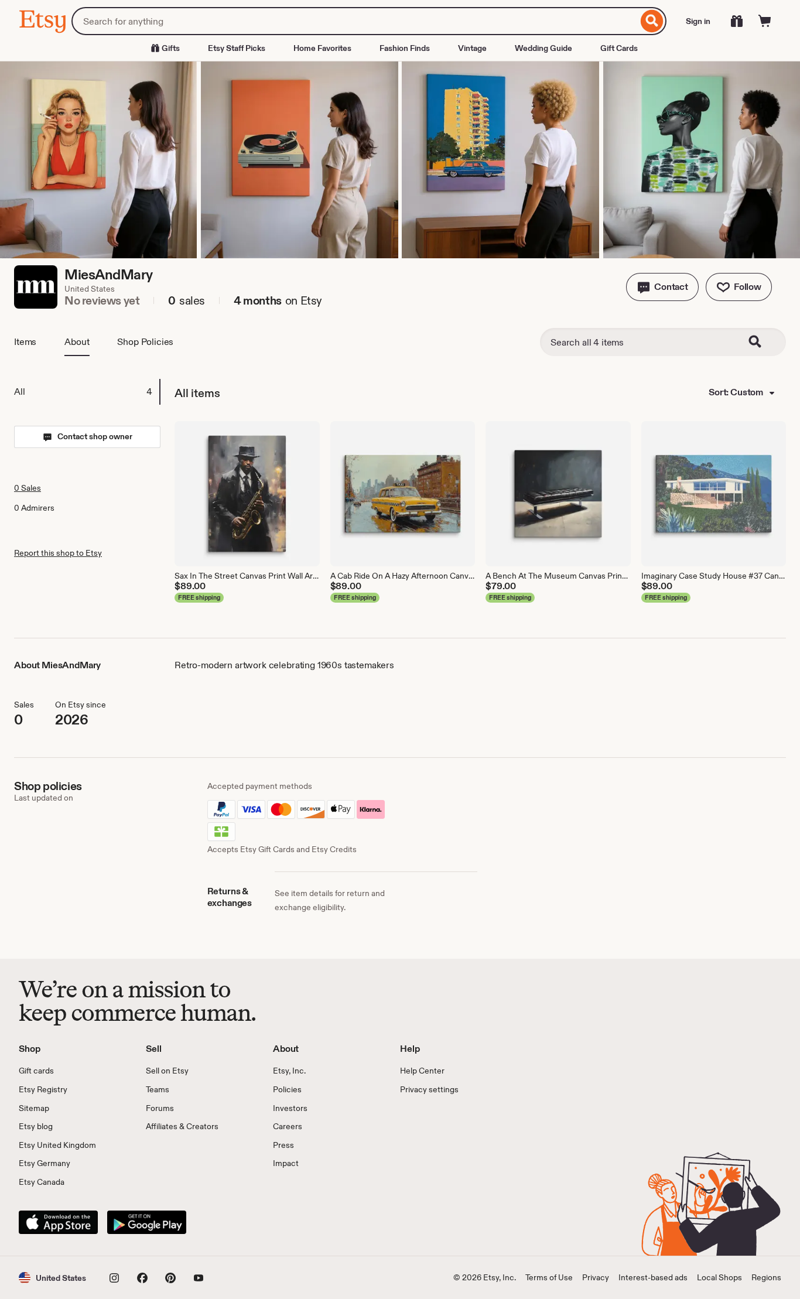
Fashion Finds (405, 48)
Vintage (472, 48)
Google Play (146, 1222)
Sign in (698, 21)
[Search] (652, 21)
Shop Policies (145, 341)
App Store (58, 1222)
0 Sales (27, 488)
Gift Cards (619, 48)
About (76, 341)
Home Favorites (322, 48)
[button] (662, 287)
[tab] (86, 392)
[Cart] (765, 21)
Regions (766, 1277)
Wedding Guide (543, 48)
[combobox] (354, 21)
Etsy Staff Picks (236, 48)
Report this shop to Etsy (58, 553)
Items (25, 341)
